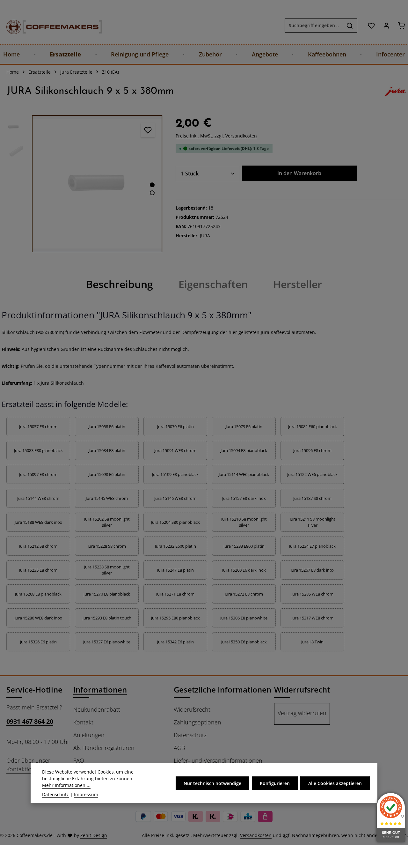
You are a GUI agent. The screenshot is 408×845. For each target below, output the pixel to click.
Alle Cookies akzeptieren (335, 783)
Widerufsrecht (192, 709)
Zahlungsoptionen (197, 722)
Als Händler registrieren (104, 748)
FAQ (78, 760)
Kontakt (83, 722)
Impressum (86, 794)
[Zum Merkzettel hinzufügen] (148, 130)
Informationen (100, 689)
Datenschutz (190, 735)
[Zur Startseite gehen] (48, 25)
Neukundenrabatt (96, 709)
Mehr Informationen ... (66, 785)
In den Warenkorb (299, 173)
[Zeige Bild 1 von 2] (152, 184)
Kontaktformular (27, 769)
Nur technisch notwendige (212, 783)
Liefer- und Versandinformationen (218, 760)
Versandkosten (256, 835)
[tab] (119, 284)
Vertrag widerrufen (302, 713)
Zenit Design (93, 835)
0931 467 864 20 (29, 721)
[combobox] (314, 26)
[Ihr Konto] (386, 25)
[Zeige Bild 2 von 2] (152, 192)
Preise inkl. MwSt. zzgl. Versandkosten (216, 136)
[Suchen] (349, 26)
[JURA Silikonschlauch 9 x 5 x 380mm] (97, 183)
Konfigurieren (275, 783)
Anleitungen (89, 735)
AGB (179, 748)
